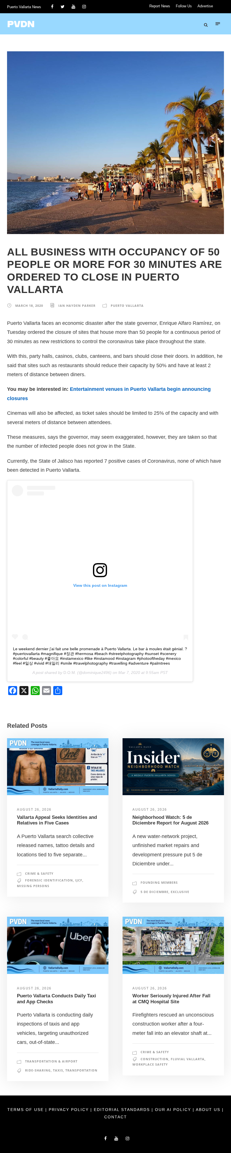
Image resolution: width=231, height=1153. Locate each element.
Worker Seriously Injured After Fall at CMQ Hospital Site (171, 998)
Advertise (205, 6)
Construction (154, 1059)
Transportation (81, 1070)
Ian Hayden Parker (76, 305)
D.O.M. (69, 672)
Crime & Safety (39, 873)
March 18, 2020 (29, 305)
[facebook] (52, 6)
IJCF (78, 880)
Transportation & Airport (51, 1061)
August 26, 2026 (34, 809)
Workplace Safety (150, 1064)
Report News (159, 6)
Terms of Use (26, 1109)
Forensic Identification (49, 880)
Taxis (58, 1070)
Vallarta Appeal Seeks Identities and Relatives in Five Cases (57, 820)
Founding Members (159, 882)
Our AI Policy (173, 1109)
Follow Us (184, 6)
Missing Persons (33, 886)
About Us (209, 1109)
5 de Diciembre (154, 892)
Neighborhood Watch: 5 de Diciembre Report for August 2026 (170, 820)
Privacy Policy (69, 1109)
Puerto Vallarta (127, 305)
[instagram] (84, 6)
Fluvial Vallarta (188, 1059)
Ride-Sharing (38, 1070)
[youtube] (73, 6)
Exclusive (180, 892)
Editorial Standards (123, 1109)
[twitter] (63, 6)
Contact (115, 1117)
